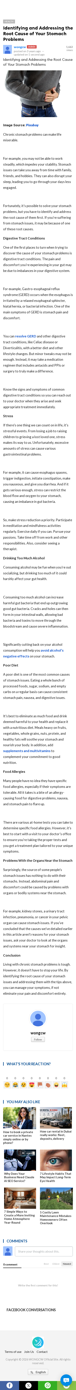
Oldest (55, 1263)
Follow (38, 1039)
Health (9, 21)
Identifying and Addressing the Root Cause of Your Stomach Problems (38, 33)
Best (46, 1263)
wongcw (20, 47)
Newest (67, 1263)
